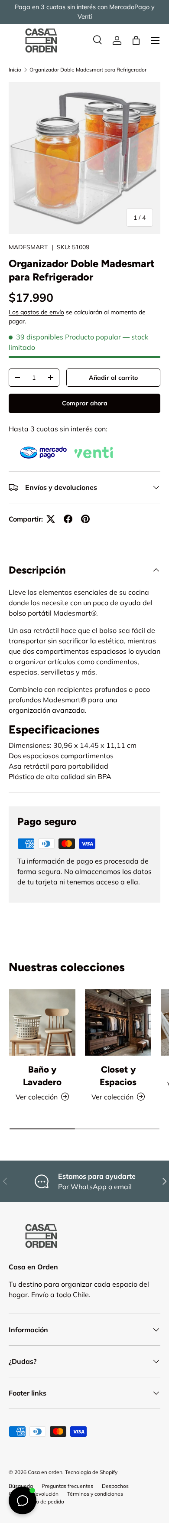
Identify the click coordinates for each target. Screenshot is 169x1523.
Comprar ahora (84, 403)
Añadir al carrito (113, 378)
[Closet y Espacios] (118, 1022)
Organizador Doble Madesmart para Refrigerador (87, 69)
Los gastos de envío (36, 312)
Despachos (115, 1486)
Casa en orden (45, 1472)
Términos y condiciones (95, 1493)
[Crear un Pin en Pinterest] (85, 519)
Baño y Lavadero (42, 1075)
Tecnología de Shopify (91, 1472)
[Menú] (155, 40)
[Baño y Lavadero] (42, 1022)
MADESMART (28, 247)
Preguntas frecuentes (67, 1486)
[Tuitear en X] (50, 519)
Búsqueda (21, 1486)
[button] (136, 40)
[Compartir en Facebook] (68, 519)
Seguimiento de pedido (36, 1501)
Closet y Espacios (118, 1075)
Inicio (15, 69)
